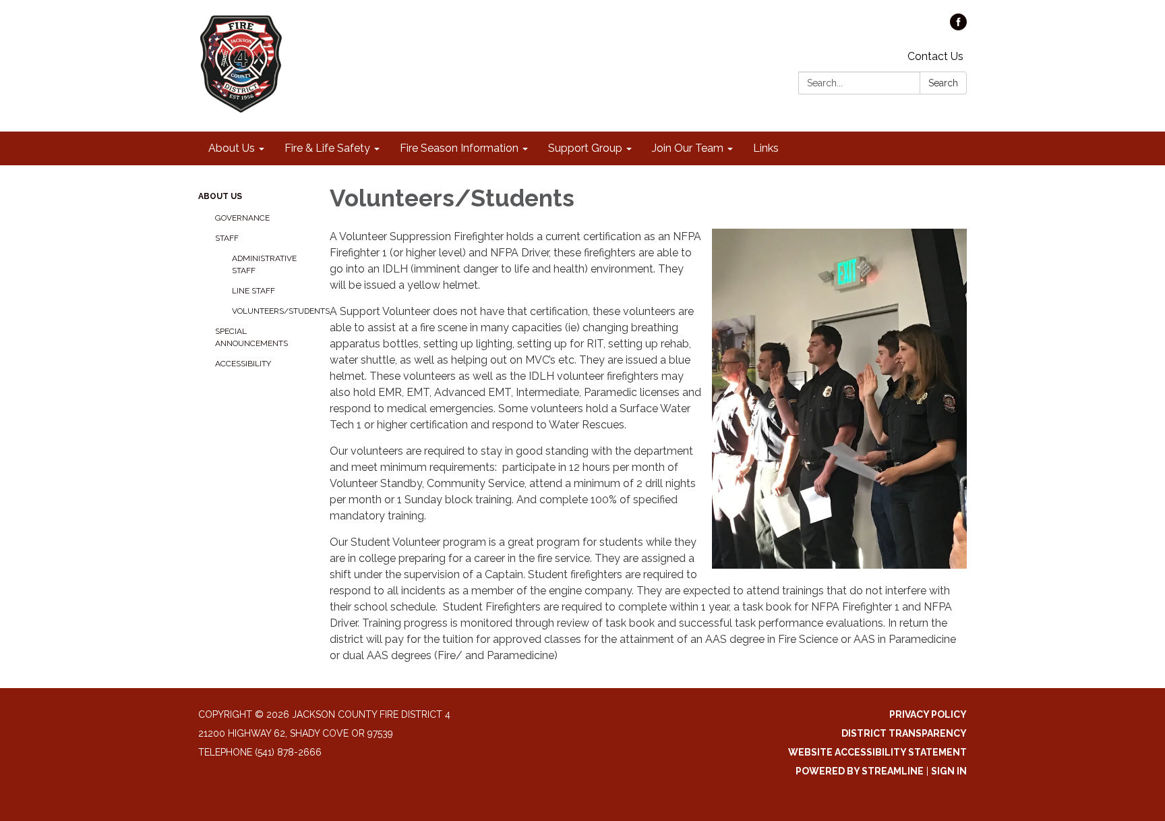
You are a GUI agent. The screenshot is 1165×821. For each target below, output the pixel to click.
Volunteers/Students (270, 311)
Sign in (949, 771)
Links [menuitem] (766, 148)
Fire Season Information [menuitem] (459, 148)
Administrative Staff (264, 264)
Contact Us (935, 56)
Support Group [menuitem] (585, 148)
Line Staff (253, 290)
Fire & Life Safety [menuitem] (327, 148)
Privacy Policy (928, 714)
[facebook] (958, 26)
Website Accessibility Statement (877, 752)
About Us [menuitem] (231, 148)
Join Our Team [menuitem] (687, 148)
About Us (220, 196)
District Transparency (904, 733)
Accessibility (243, 363)
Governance (242, 218)
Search (943, 83)
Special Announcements (251, 337)
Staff (227, 238)
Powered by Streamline (860, 771)
